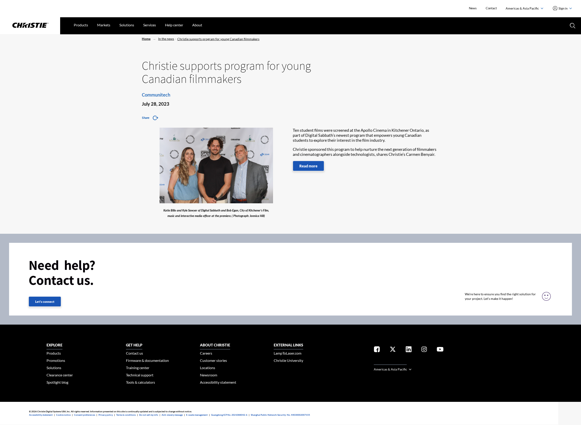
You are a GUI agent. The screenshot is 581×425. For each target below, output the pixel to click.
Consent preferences (84, 414)
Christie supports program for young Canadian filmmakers (218, 39)
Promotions (56, 360)
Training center (137, 367)
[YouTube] (440, 350)
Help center (174, 25)
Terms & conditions (126, 414)
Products (81, 25)
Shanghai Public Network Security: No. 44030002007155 (280, 414)
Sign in (563, 8)
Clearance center (60, 375)
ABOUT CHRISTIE (215, 345)
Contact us (134, 353)
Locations (207, 367)
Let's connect (44, 301)
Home (146, 39)
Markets (103, 25)
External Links (288, 345)
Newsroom (208, 375)
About (197, 25)
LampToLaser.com (287, 353)
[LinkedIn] (409, 350)
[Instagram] (424, 350)
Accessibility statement (218, 382)
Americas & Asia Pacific (523, 8)
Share (145, 118)
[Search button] (572, 25)
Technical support (139, 375)
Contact (491, 8)
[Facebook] (377, 350)
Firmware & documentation (147, 360)
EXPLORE (54, 345)
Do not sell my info (148, 414)
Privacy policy (105, 414)
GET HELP (134, 345)
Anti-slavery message (172, 414)
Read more (308, 166)
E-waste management (197, 414)
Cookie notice (63, 414)
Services (149, 25)
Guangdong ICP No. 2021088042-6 (229, 414)
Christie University (288, 360)
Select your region (390, 362)
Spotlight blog (57, 382)
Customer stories (213, 360)
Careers (206, 353)
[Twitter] (393, 350)
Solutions (126, 25)
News (473, 8)
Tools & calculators (140, 382)
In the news (166, 39)
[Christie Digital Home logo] (30, 25)
